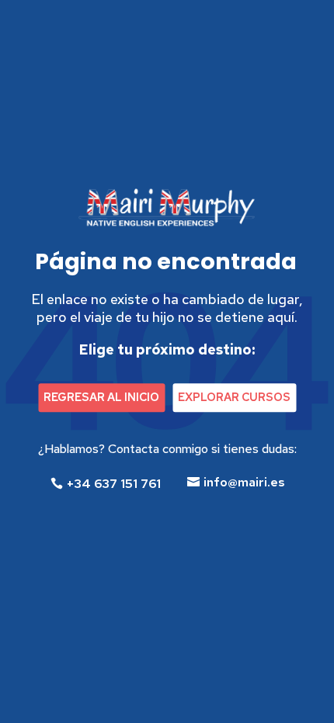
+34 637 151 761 (114, 484)
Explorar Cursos (234, 397)
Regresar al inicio (101, 397)
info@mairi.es (244, 482)
